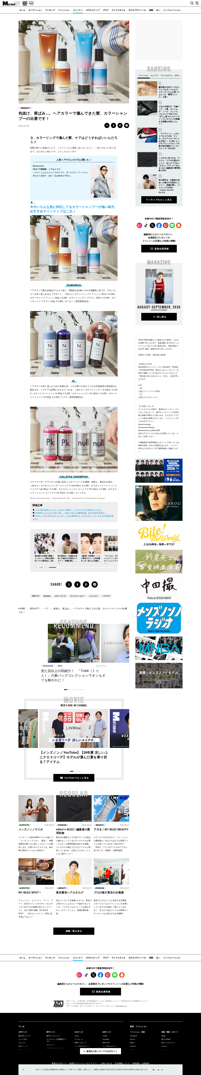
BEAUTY (26, 108)
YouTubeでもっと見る (76, 778)
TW (107, 125)
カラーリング (60, 596)
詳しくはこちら (158, 1070)
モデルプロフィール (137, 10)
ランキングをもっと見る (159, 200)
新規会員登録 (162, 249)
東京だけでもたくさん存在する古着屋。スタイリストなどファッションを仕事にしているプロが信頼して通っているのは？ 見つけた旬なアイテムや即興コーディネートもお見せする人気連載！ (111, 907)
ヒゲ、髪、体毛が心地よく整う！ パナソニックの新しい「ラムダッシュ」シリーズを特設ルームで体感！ (74, 675)
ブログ (106, 10)
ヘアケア (106, 596)
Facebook (159, 225)
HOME (21, 608)
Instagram (139, 225)
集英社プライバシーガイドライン (83, 1063)
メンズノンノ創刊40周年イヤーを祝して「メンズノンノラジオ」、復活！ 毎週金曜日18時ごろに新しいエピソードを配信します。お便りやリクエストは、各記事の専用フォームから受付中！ (35, 844)
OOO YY (35, 596)
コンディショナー (77, 596)
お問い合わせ (106, 1063)
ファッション (64, 10)
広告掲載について (122, 1063)
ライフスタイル (118, 10)
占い (158, 10)
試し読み (161, 317)
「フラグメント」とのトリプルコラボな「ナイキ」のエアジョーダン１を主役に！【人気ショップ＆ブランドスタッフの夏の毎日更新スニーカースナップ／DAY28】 (169, 140)
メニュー (197, 3)
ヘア (46, 608)
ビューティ (78, 10)
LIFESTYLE (25, 825)
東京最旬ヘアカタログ (69, 892)
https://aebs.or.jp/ (121, 1006)
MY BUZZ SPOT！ (29, 892)
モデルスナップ (93, 10)
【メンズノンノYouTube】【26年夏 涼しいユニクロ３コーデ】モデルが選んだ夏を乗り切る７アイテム (74, 757)
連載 (151, 10)
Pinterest (165, 225)
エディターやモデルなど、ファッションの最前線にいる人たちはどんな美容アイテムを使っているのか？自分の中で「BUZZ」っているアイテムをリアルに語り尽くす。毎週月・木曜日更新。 (111, 844)
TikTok (146, 225)
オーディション (35, 10)
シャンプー (93, 596)
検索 (191, 3)
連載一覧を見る (74, 931)
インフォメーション (172, 10)
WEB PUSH (179, 225)
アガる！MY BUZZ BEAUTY (111, 829)
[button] (46, 567)
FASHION (62, 825)
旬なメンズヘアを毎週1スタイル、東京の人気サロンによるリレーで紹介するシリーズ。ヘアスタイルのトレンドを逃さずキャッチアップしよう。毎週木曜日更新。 (74, 907)
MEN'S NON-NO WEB (10, 3)
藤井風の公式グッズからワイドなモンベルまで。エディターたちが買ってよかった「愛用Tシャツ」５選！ (169, 92)
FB (113, 125)
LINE (126, 125)
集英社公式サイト (59, 1063)
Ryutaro (47, 596)
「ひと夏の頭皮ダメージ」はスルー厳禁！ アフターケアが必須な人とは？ (67, 510)
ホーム (22, 10)
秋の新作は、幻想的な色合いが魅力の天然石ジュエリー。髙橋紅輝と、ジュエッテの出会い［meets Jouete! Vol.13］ (68, 561)
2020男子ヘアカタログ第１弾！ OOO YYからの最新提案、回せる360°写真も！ (70, 513)
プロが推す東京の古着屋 (109, 892)
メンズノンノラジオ (30, 829)
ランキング (50, 10)
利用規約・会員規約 (141, 1063)
